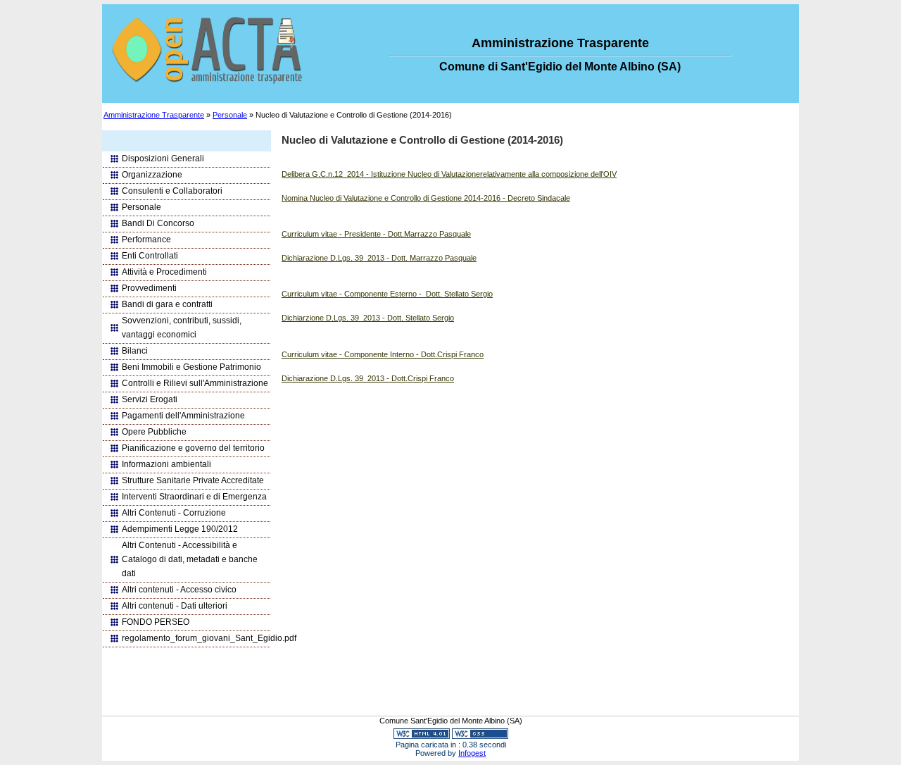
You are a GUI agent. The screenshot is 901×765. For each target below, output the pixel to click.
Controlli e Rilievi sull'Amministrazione (195, 383)
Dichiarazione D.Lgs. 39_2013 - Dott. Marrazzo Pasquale (379, 258)
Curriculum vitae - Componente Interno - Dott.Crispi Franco (383, 354)
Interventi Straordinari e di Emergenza (194, 497)
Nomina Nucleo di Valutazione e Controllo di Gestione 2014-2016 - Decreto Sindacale (426, 198)
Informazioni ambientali (166, 464)
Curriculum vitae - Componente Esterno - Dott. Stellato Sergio (387, 294)
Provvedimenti (149, 288)
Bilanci (135, 351)
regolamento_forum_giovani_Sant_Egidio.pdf (196, 638)
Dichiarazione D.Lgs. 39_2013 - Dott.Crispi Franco (368, 378)
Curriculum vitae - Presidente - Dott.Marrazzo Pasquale (376, 234)
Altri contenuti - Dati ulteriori (174, 606)
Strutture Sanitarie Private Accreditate (193, 480)
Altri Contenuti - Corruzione (174, 513)
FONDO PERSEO (155, 622)
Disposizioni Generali (163, 158)
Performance (146, 239)
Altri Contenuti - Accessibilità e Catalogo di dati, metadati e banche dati (190, 559)
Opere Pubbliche (154, 432)
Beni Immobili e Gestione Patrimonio (191, 367)
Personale (230, 115)
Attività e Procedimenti (164, 272)
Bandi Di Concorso (158, 223)
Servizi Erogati (149, 399)
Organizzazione (152, 175)
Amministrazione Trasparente (153, 115)
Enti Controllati (150, 256)
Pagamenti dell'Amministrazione (183, 416)
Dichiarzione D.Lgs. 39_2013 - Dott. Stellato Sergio (368, 317)
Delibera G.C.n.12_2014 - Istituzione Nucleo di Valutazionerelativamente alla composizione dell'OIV (449, 174)
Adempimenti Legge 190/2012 (180, 529)
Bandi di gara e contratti (167, 304)
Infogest (472, 753)
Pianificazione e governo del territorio (193, 448)
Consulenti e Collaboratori (172, 191)
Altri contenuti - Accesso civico (179, 590)
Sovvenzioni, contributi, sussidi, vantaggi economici (181, 328)
